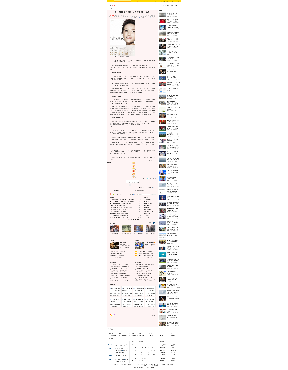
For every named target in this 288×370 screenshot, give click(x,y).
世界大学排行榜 (172, 335)
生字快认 (163, 360)
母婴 (135, 350)
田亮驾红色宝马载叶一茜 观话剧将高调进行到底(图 (122, 199)
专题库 (122, 359)
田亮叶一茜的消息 (148, 203)
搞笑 (135, 174)
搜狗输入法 (163, 344)
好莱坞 (119, 355)
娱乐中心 (110, 341)
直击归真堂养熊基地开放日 (140, 190)
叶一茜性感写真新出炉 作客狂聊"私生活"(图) (120, 203)
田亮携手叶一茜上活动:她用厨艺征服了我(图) (120, 217)
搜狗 (129, 0)
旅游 (132, 352)
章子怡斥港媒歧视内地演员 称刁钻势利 (144, 271)
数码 (135, 354)
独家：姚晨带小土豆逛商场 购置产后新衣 (119, 273)
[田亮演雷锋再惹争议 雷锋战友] (126, 228)
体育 (141, 1)
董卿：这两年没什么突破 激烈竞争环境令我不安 (145, 264)
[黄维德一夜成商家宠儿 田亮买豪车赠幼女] (150, 228)
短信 (139, 358)
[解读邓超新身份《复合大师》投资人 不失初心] (138, 300)
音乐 (123, 344)
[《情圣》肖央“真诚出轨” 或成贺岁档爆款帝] (127, 300)
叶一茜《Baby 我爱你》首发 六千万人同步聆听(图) (122, 201)
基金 (141, 345)
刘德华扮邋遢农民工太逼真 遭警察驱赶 (144, 270)
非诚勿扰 (160, 333)
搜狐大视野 (171, 332)
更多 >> (128, 258)
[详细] (128, 247)
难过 (135, 166)
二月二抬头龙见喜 (115, 190)
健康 (138, 352)
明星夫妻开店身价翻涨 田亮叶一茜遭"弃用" (120, 213)
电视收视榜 (121, 352)
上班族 (150, 332)
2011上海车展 (131, 333)
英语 (154, 350)
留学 (151, 350)
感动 (135, 169)
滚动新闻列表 (116, 361)
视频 (161, 1)
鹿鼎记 (136, 358)
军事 (135, 344)
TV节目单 (163, 358)
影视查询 (163, 345)
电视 (120, 344)
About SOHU (153, 364)
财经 (132, 345)
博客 (170, 1)
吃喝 (141, 352)
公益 (138, 344)
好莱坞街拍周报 (119, 257)
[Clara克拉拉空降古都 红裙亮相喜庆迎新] (150, 289)
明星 (114, 344)
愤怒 (135, 171)
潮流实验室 (121, 348)
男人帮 (179, 5)
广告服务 (134, 364)
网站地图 (163, 364)
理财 (138, 345)
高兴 (135, 163)
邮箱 (139, 357)
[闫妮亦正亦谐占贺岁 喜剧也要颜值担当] (115, 300)
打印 (148, 17)
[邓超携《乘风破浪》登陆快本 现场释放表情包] (127, 289)
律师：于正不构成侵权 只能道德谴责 (143, 273)
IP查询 (172, 347)
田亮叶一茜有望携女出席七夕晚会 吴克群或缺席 (121, 207)
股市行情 (163, 350)
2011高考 (161, 335)
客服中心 (139, 364)
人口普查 (170, 333)
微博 (172, 1)
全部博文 (172, 364)
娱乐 (145, 1)
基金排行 (173, 344)
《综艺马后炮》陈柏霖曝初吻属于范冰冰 (145, 253)
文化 (145, 352)
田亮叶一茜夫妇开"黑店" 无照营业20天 (119, 209)
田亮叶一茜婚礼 (147, 205)
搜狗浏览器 (163, 357)
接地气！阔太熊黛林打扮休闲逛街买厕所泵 (119, 277)
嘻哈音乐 (115, 357)
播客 (164, 1)
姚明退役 (120, 333)
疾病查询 (163, 352)
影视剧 (152, 347)
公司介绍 (159, 364)
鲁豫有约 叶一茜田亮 (149, 211)
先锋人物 (125, 350)
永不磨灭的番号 (111, 332)
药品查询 (173, 345)
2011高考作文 (151, 335)
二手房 (142, 347)
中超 (151, 344)
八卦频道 (114, 8)
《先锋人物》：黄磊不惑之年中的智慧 (144, 251)
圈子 (136, 357)
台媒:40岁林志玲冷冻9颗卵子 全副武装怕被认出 (145, 279)
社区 (124, 345)
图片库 (126, 359)
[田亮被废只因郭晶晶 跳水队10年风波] (138, 228)
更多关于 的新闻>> (134, 219)
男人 (141, 354)
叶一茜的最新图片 (148, 199)
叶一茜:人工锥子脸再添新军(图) (117, 205)
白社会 (150, 178)
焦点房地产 (126, 0)
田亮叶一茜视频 (147, 209)
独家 (119, 357)
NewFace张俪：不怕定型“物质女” (117, 253)
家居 (138, 347)
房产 (156, 1)
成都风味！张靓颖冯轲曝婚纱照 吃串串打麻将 (120, 275)
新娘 (138, 350)
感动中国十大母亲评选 (123, 335)
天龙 (132, 358)
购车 (135, 347)
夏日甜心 (120, 332)
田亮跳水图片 (147, 213)
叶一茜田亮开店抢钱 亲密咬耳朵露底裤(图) (120, 215)
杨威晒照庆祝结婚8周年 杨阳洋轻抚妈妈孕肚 (120, 270)
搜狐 (115, 0)
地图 (139, 360)
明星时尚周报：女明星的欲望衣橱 (117, 255)
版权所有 (157, 365)
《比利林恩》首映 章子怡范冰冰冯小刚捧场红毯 (120, 264)
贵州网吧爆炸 (141, 335)
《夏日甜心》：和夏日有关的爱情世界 (144, 257)
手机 (138, 354)
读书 (148, 352)
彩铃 (142, 358)
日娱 (125, 357)
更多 (154, 178)
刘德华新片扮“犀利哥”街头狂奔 (142, 266)
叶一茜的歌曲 (147, 201)
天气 (135, 352)
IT (151, 1)
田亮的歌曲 (146, 207)
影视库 (118, 359)
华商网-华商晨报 (121, 15)
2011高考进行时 (162, 332)
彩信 (145, 358)
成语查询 (163, 347)
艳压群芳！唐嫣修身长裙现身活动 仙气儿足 (120, 271)
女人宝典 (173, 358)
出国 (148, 350)
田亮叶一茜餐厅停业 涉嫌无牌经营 (118, 211)
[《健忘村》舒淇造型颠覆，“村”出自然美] (138, 289)
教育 (145, 350)
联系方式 (143, 364)
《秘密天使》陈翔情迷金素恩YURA (117, 251)
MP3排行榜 (173, 350)
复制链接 (142, 17)
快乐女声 (140, 332)
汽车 (153, 1)
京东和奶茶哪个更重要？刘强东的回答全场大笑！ (121, 268)
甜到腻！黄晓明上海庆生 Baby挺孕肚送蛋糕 (120, 280)
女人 (159, 1)
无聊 (135, 177)
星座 (141, 350)
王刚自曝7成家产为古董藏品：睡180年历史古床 (146, 277)
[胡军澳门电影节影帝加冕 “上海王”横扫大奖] (150, 300)
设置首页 (116, 364)
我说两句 (178, 1)
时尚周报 (120, 350)
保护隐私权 (148, 364)
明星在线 (115, 350)
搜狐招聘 (130, 364)
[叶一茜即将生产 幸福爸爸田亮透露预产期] (114, 228)
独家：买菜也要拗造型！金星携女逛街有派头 (120, 266)
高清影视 (120, 345)
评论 (141, 344)
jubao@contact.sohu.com (149, 367)
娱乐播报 (115, 345)
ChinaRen (119, 0)
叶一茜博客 (146, 217)
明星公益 (115, 355)
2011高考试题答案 (112, 335)
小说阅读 (173, 360)
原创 (151, 352)
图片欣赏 (173, 352)
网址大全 (163, 354)
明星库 (115, 359)
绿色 (154, 352)
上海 (141, 357)
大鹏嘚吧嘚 (116, 348)
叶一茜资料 (146, 215)
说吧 (142, 360)
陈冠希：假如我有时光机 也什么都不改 (144, 280)
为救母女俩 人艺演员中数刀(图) (142, 268)
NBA (149, 344)
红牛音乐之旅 (163, 5)
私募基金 (140, 333)
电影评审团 (116, 352)
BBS (175, 1)
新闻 (132, 344)
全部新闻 (167, 364)
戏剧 (126, 344)
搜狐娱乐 (110, 8)
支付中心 (126, 364)
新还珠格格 (110, 333)
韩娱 (122, 357)
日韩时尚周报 (113, 257)
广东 (144, 357)
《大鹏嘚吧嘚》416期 (149, 242)
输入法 (136, 360)
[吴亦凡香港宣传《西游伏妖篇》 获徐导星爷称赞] (115, 289)
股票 (135, 345)
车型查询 (173, 357)
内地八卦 (119, 8)
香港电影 (124, 355)
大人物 (126, 348)
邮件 (167, 1)
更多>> (154, 309)
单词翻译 (173, 354)
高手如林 (150, 333)
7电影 (130, 332)
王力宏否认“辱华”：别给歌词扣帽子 (143, 275)
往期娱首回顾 (123, 361)
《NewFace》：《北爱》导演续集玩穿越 (145, 255)
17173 (122, 0)
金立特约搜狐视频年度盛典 (171, 5)
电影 (117, 344)
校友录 (153, 354)
